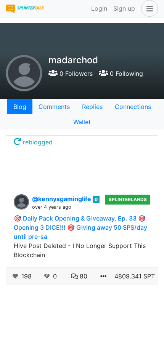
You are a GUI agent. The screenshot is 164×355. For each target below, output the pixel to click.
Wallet (82, 122)
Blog (19, 106)
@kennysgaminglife (62, 199)
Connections (133, 106)
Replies (92, 106)
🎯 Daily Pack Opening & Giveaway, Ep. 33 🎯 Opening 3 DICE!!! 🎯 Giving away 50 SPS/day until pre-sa (80, 227)
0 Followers (75, 73)
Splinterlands (128, 199)
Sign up (124, 8)
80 (82, 276)
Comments (54, 106)
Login (99, 8)
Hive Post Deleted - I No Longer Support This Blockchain (80, 250)
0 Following (125, 73)
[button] (148, 8)
